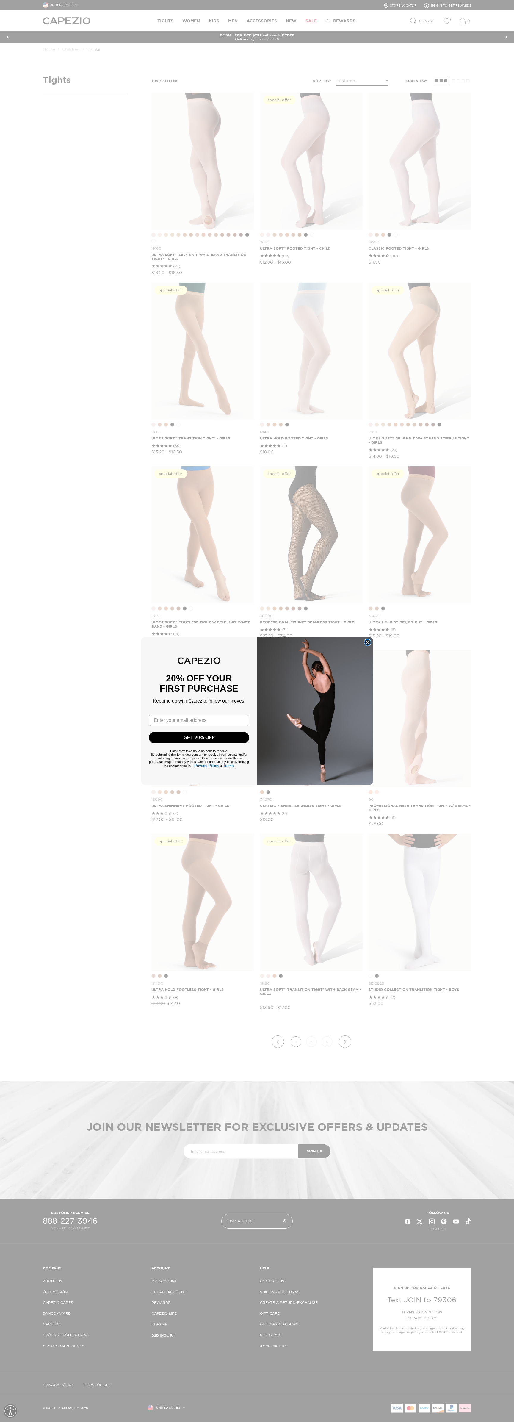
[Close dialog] (368, 642)
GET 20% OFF (199, 737)
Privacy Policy (206, 766)
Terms (228, 766)
